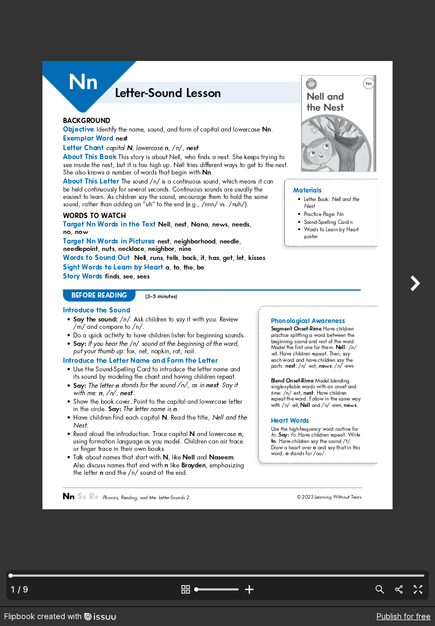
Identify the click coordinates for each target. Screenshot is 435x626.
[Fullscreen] (418, 589)
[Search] (379, 589)
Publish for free (404, 616)
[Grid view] (185, 589)
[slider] (217, 589)
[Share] (398, 589)
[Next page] (414, 303)
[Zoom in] (249, 589)
